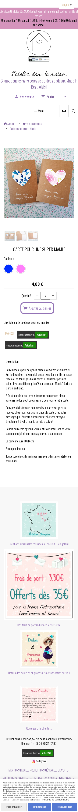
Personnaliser (14, 807)
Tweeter (9, 333)
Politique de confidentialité (19, 778)
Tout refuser (39, 807)
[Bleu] (8, 268)
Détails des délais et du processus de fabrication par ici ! (39, 673)
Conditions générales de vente (49, 770)
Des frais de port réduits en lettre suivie (39, 625)
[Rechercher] (73, 111)
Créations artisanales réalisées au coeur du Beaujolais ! (39, 544)
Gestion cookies (47, 778)
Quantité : (27, 295)
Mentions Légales (19, 770)
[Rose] (20, 268)
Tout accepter (64, 807)
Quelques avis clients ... (39, 728)
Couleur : (9, 258)
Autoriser (41, 334)
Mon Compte (66, 778)
